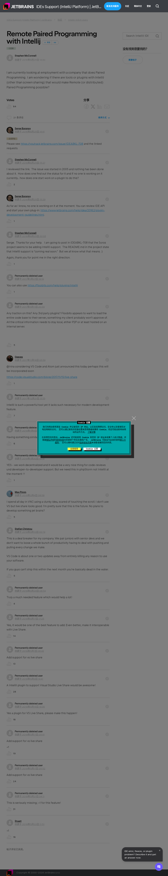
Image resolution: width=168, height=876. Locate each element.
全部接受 (74, 449)
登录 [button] (149, 6)
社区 (127, 6)
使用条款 (60, 440)
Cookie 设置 (92, 449)
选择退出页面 (86, 442)
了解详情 (91, 432)
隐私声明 (50, 440)
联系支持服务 (112, 6)
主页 (18, 6)
